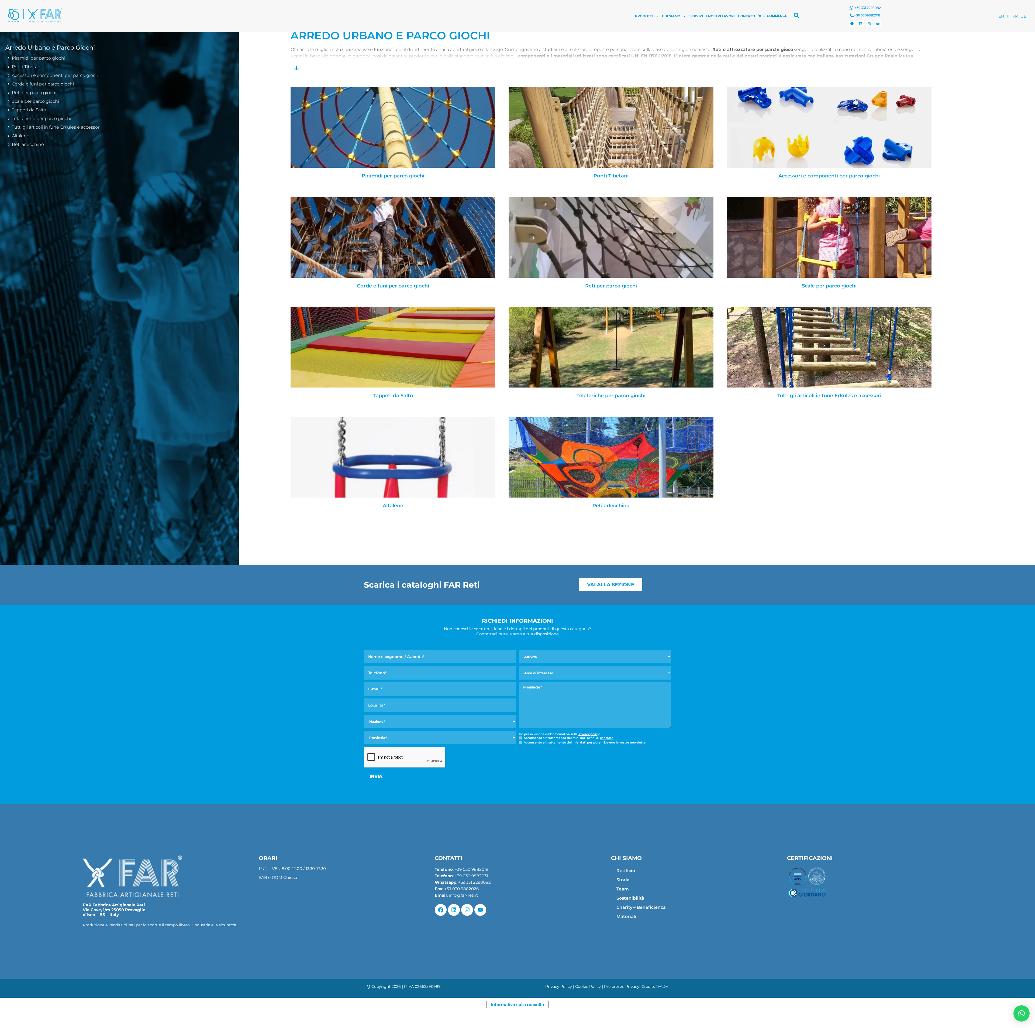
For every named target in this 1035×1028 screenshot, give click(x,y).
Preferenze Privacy (621, 986)
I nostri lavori (720, 16)
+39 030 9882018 (471, 869)
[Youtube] (878, 23)
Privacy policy (588, 734)
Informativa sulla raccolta (517, 1004)
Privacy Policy (558, 986)
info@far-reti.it (463, 895)
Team (622, 889)
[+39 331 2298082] (851, 8)
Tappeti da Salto (393, 396)
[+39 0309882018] (852, 15)
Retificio (625, 870)
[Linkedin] (860, 23)
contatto (606, 738)
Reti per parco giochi (611, 286)
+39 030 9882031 (471, 875)
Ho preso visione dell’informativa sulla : (559, 734)
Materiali (626, 916)
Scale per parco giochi (829, 286)
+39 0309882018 (867, 15)
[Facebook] (852, 23)
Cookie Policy (588, 986)
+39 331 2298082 (868, 8)
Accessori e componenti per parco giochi (829, 176)
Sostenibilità (630, 898)
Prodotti (644, 16)
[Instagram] (869, 23)
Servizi (696, 16)
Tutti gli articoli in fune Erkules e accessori (829, 396)
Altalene (393, 506)
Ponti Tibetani (611, 176)
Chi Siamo (671, 16)
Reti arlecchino (611, 506)
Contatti (746, 16)
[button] (1021, 1013)
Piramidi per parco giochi (393, 176)
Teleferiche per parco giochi (611, 396)
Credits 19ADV (654, 986)
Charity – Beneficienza (641, 907)
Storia (623, 879)
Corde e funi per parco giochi (393, 286)
